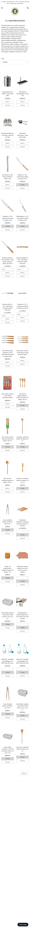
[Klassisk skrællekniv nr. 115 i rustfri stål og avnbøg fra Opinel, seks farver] (22, 247)
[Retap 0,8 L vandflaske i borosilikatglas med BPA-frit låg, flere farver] (22, 648)
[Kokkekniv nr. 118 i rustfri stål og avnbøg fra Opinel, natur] (7, 205)
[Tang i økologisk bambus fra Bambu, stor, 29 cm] (7, 693)
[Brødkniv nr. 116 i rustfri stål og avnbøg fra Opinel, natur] (22, 164)
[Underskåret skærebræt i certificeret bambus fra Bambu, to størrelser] (22, 509)
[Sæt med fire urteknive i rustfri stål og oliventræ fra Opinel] (7, 383)
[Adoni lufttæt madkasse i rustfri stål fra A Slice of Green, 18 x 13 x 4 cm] (7, 601)
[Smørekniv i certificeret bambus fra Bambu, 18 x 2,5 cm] (22, 467)
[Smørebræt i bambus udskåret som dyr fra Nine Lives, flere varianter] (22, 555)
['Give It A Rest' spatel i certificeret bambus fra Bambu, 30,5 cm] (7, 426)
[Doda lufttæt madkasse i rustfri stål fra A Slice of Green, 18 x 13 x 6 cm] (22, 693)
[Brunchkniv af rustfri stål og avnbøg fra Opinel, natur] (7, 164)
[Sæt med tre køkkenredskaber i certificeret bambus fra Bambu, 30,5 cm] (22, 383)
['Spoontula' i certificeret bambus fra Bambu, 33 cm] (22, 736)
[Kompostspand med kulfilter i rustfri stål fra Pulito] (7, 81)
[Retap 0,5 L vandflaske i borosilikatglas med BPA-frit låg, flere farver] (7, 648)
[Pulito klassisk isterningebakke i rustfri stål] (22, 81)
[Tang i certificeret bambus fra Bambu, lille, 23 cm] (7, 509)
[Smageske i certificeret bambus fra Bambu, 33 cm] (22, 426)
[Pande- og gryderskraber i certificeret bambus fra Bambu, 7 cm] (7, 555)
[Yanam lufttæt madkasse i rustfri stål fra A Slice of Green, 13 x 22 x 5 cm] (7, 736)
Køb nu (8, 101)
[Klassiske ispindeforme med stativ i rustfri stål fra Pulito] (7, 122)
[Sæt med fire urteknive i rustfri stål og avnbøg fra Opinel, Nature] (22, 339)
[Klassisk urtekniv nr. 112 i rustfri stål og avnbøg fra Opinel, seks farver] (7, 293)
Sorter (2, 58)
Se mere (7, 105)
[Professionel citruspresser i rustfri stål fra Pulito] (22, 122)
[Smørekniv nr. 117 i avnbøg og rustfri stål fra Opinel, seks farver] (22, 293)
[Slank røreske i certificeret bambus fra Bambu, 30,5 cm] (7, 467)
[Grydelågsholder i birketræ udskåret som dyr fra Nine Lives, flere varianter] (22, 601)
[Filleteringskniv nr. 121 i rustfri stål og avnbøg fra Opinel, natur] (22, 205)
